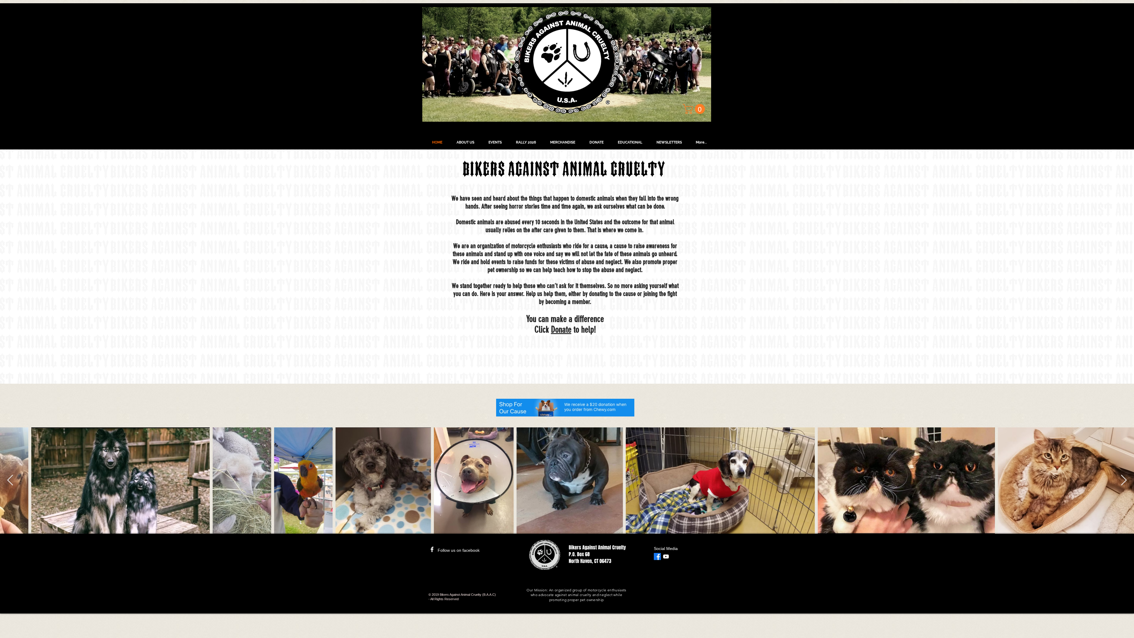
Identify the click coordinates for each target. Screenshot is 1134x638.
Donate (561, 329)
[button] (695, 109)
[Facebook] (657, 556)
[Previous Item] (10, 480)
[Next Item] (1123, 480)
